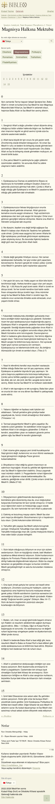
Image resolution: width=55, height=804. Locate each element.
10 (34, 78)
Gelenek (19, 11)
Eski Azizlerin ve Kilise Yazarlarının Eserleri (21, 15)
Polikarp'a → (48, 716)
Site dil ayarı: (6, 778)
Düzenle (36, 768)
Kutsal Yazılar (7, 11)
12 (42, 78)
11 (38, 78)
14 (4, 84)
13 (46, 78)
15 (8, 84)
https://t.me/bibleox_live (12, 765)
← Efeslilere (6, 716)
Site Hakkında (7, 797)
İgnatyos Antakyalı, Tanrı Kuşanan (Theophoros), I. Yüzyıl (27, 25)
